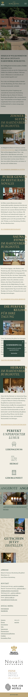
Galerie (3, 620)
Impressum (4, 629)
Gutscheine (4, 624)
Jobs (2, 627)
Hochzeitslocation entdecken (13, 424)
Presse (3, 622)
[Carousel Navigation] (7, 391)
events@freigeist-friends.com (9, 600)
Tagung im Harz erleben (11, 360)
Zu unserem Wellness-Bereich (13, 299)
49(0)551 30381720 (9, 597)
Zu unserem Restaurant (11, 229)
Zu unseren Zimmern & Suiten (13, 169)
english (16, 622)
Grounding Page (6, 638)
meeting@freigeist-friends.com (9, 595)
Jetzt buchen (14, 353)
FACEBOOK (4, 611)
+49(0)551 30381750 (15, 593)
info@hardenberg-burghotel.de (9, 591)
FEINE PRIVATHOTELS (8, 150)
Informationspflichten (6, 633)
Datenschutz (5, 631)
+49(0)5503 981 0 (20, 588)
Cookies (3, 636)
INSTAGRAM (5, 608)
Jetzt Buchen (14, 694)
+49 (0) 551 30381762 (18, 586)
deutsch (16, 620)
